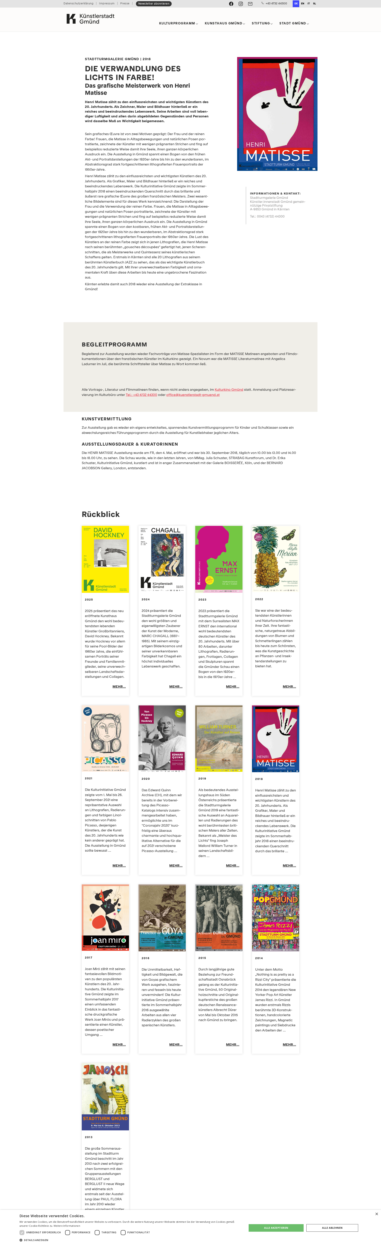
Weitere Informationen (67, 1226)
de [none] (296, 4)
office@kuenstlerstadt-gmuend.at (193, 395)
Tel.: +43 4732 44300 (141, 395)
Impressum (107, 3)
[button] (178, 25)
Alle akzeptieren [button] (276, 1228)
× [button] (376, 1214)
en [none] (302, 4)
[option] (302, 3)
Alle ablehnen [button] (332, 1228)
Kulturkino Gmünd (229, 390)
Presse (125, 3)
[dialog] (190, 1228)
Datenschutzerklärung (78, 3)
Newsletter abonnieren (153, 4)
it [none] (309, 4)
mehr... (119, 687)
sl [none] (314, 4)
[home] (90, 19)
